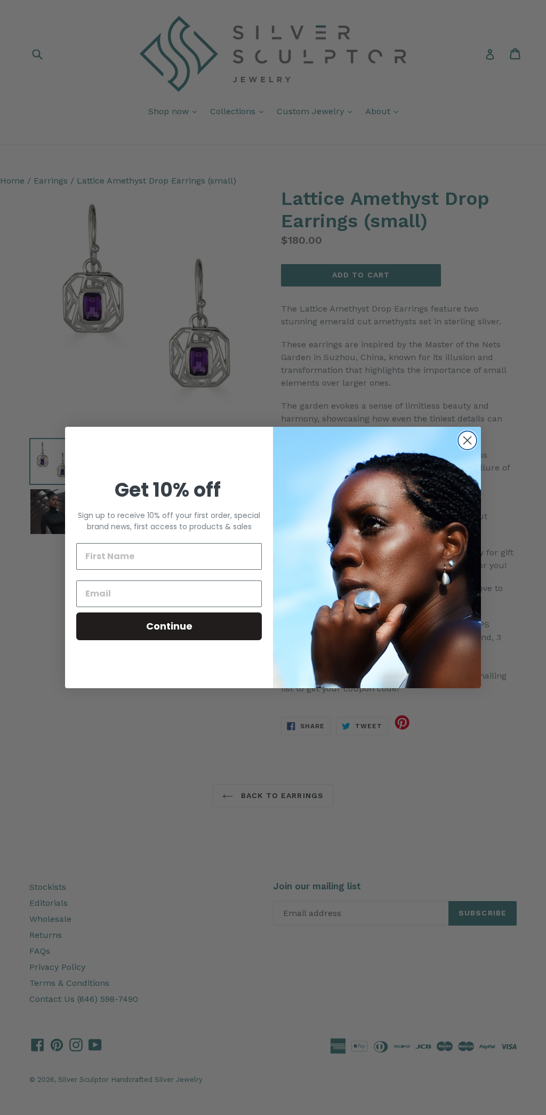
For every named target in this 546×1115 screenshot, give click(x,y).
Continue (169, 626)
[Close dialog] (467, 440)
